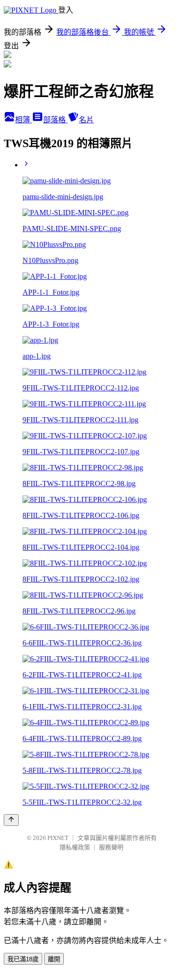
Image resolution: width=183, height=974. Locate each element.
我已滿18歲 (23, 959)
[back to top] (11, 820)
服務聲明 (111, 847)
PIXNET (58, 837)
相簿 (23, 120)
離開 (54, 959)
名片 (86, 120)
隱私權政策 (75, 847)
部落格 (55, 120)
